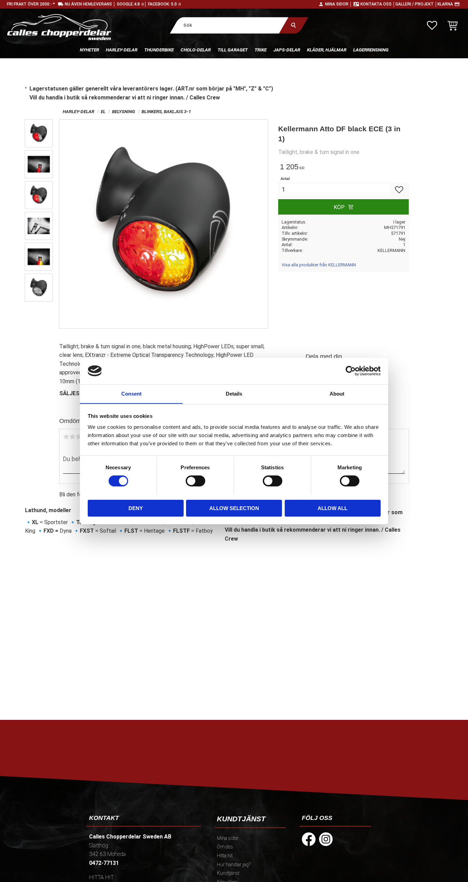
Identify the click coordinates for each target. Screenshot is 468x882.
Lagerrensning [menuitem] (371, 49)
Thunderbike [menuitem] (159, 49)
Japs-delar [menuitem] (286, 49)
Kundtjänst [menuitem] (228, 873)
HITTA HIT (101, 877)
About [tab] (337, 393)
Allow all (332, 508)
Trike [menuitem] (261, 49)
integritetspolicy (185, 782)
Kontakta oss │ (377, 4)
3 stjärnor (78, 437)
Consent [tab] (131, 393)
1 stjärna (66, 437)
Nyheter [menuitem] (89, 49)
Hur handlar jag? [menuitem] (234, 865)
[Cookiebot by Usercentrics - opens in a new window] (351, 371)
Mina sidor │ (338, 4)
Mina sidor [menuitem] (227, 838)
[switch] (195, 480)
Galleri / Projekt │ (416, 4)
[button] (432, 25)
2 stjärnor (72, 437)
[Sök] (293, 25)
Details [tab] (234, 393)
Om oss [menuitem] (225, 847)
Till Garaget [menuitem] (233, 49)
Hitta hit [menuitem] (225, 856)
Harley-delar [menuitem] (121, 49)
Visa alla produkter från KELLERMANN (319, 264)
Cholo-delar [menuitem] (196, 49)
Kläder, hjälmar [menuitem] (326, 49)
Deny (135, 508)
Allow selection (234, 508)
